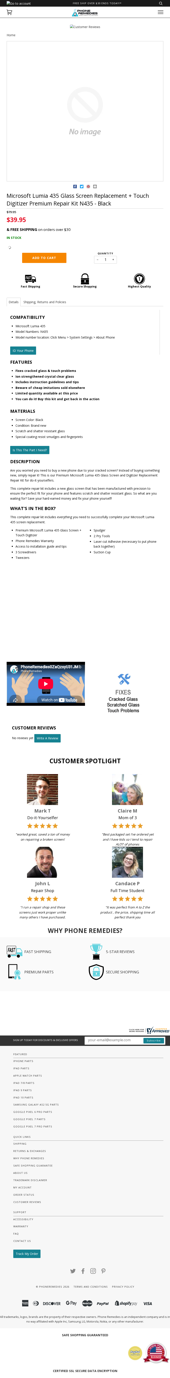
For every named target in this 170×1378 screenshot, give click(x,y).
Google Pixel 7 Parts (29, 1119)
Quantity (105, 253)
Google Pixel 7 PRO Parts (32, 1126)
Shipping (20, 1143)
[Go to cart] (9, 12)
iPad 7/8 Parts (24, 1083)
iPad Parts (21, 1068)
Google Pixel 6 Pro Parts (32, 1111)
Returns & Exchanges (29, 1151)
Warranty (20, 1226)
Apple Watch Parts (27, 1075)
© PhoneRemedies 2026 (52, 1286)
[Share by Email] (95, 187)
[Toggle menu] (160, 12)
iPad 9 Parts (22, 1090)
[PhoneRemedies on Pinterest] (103, 1272)
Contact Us (22, 1241)
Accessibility (23, 1219)
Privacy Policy (123, 1286)
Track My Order (27, 1254)
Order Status (23, 1194)
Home (11, 35)
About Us (20, 1172)
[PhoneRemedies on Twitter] (73, 1272)
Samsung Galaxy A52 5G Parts (36, 1104)
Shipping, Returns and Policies (44, 302)
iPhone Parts (23, 1061)
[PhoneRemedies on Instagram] (93, 1272)
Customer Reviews (27, 1202)
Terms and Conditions (90, 1286)
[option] (85, 111)
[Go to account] (19, 3)
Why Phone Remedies (28, 1158)
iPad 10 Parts (23, 1097)
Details (14, 302)
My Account (22, 1187)
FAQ (16, 1233)
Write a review (47, 738)
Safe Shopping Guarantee (33, 1165)
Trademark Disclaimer (30, 1180)
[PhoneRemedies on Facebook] (83, 1272)
